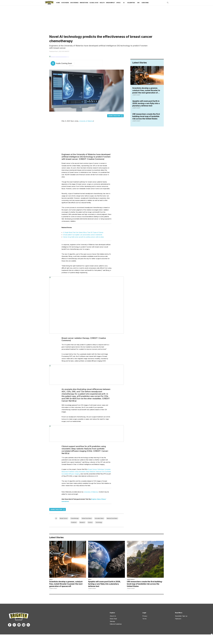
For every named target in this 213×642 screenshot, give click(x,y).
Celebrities (131, 2)
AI (123, 2)
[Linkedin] (19, 625)
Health (102, 2)
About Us (113, 616)
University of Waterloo (86, 121)
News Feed (113, 619)
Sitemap (112, 621)
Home (58, 2)
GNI (138, 2)
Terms (144, 619)
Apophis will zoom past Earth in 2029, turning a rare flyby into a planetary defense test (146, 103)
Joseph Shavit (136, 95)
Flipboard (178, 619)
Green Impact (110, 2)
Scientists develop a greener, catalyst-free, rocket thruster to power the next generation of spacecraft (146, 90)
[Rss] (28, 625)
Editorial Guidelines (116, 624)
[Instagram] (14, 625)
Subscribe (145, 2)
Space (118, 2)
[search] (167, 2)
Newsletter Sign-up (181, 616)
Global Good (94, 2)
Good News (65, 2)
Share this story (114, 115)
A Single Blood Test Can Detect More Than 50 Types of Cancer (83, 232)
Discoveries (74, 2)
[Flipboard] (23, 625)
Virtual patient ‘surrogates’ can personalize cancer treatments (82, 234)
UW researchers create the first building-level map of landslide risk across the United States (146, 116)
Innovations (84, 2)
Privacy (144, 616)
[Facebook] (9, 625)
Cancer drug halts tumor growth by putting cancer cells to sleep (83, 237)
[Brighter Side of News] (49, 2)
